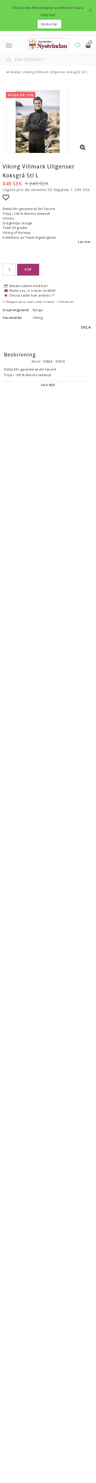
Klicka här (49, 24)
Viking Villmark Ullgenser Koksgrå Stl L (56, 72)
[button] (78, 45)
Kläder (16, 72)
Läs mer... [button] (85, 242)
